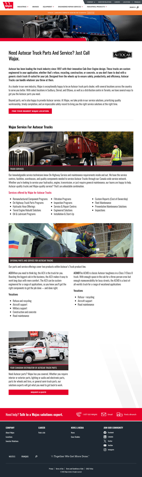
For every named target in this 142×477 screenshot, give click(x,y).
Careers (117, 2)
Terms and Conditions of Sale (74, 468)
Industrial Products (96, 7)
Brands (35, 7)
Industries (21, 7)
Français (137, 2)
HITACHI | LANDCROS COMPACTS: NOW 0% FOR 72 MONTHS (71, 13)
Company (90, 2)
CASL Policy (89, 468)
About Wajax (10, 432)
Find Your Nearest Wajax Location (30, 111)
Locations (126, 2)
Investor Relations (104, 2)
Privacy (51, 468)
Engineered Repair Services (69, 7)
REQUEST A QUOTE (38, 392)
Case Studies (75, 436)
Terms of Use (60, 468)
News (73, 432)
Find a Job (41, 432)
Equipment (47, 7)
